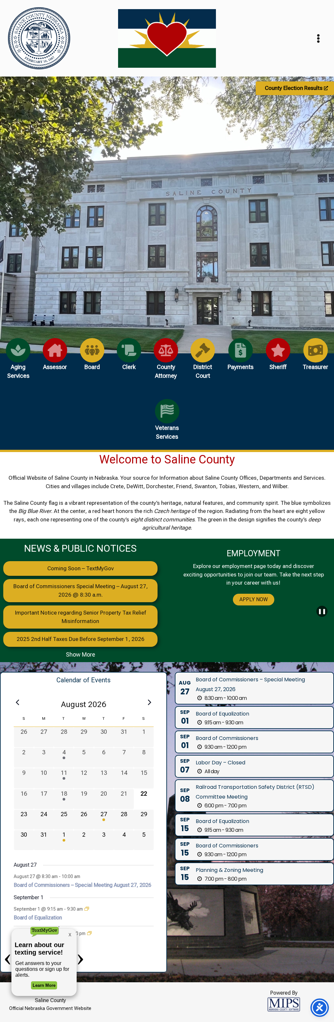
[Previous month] (18, 702)
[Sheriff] (278, 358)
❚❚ (322, 611)
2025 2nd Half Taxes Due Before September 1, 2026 (80, 639)
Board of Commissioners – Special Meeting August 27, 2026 (82, 885)
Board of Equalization (222, 713)
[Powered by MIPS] (283, 1004)
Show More (80, 654)
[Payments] (240, 358)
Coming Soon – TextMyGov (80, 568)
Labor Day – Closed (220, 762)
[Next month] (150, 702)
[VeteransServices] (167, 423)
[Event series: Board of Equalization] (86, 909)
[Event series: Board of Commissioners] (89, 933)
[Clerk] (129, 358)
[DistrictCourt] (202, 362)
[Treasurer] (315, 358)
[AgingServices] (18, 362)
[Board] (92, 358)
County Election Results (294, 88)
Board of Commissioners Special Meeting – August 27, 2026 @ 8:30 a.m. (80, 590)
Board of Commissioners (227, 738)
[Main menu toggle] (319, 38)
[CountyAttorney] (166, 362)
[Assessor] (55, 358)
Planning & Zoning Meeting (229, 870)
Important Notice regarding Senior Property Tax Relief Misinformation (80, 616)
